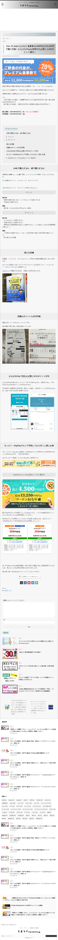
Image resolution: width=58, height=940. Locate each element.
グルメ (9, 590)
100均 (4, 800)
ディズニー (5, 809)
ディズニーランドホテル (41, 809)
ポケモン (19, 812)
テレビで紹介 (47, 806)
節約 (18, 818)
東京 (34, 815)
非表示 (15, 128)
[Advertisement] (29, 19)
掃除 (28, 815)
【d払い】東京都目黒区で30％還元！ (30, 652)
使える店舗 (10, 144)
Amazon (11, 800)
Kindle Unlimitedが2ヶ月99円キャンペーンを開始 (27, 905)
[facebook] (25, 582)
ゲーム (12, 806)
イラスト (28, 803)
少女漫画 (13, 815)
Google (19, 800)
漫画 (52, 815)
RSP (32, 800)
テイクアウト (36, 806)
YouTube (39, 800)
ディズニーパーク (16, 809)
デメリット (11, 140)
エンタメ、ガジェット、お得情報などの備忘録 (29, 927)
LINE (25, 800)
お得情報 (6, 590)
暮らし (5, 588)
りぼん (12, 803)
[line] (36, 582)
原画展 (4, 815)
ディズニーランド (27, 809)
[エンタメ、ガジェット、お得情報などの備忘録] (29, 6)
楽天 (40, 815)
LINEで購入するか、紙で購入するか (18, 133)
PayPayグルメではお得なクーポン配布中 (22, 158)
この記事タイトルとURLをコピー (30, 576)
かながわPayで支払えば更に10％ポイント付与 (22, 151)
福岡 (4, 818)
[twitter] (21, 582)
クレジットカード (46, 803)
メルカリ (35, 812)
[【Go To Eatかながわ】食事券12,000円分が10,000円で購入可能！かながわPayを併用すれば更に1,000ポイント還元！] (32, 582)
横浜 (46, 815)
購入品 (25, 818)
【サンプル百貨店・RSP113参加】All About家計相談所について (29, 753)
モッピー (16, 452)
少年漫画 (21, 815)
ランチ (42, 812)
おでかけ (47, 800)
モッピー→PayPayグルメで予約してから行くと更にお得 (25, 154)
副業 (49, 812)
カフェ (36, 803)
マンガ (27, 812)
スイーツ (28, 806)
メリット (11, 137)
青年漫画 (39, 818)
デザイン (52, 809)
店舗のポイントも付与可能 (15, 147)
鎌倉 (32, 818)
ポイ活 (11, 812)
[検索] (51, 936)
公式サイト (6, 271)
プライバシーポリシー (8, 925)
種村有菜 (11, 818)
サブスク (19, 806)
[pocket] (29, 582)
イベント (20, 803)
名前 (4, 619)
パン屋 (4, 812)
